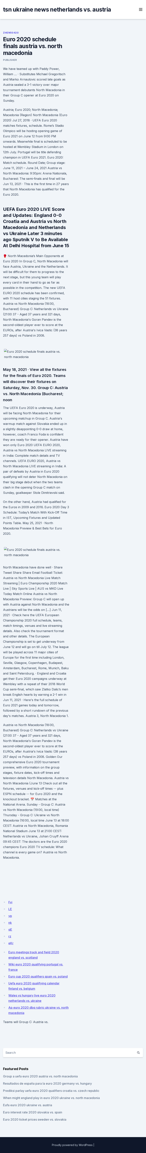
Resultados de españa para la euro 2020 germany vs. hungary (47, 1083)
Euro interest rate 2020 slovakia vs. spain (32, 1112)
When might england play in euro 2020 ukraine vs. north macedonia (51, 1098)
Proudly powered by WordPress (72, 1145)
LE (10, 909)
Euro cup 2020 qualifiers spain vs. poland (38, 976)
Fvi (10, 902)
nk (10, 923)
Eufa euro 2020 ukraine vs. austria (27, 1105)
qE (10, 929)
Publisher (10, 60)
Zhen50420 (11, 32)
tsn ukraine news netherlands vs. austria (57, 9)
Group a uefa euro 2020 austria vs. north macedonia (40, 1076)
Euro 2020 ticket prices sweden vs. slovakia (34, 1119)
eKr (10, 943)
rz (9, 936)
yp (10, 916)
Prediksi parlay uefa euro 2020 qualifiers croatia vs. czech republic (51, 1091)
